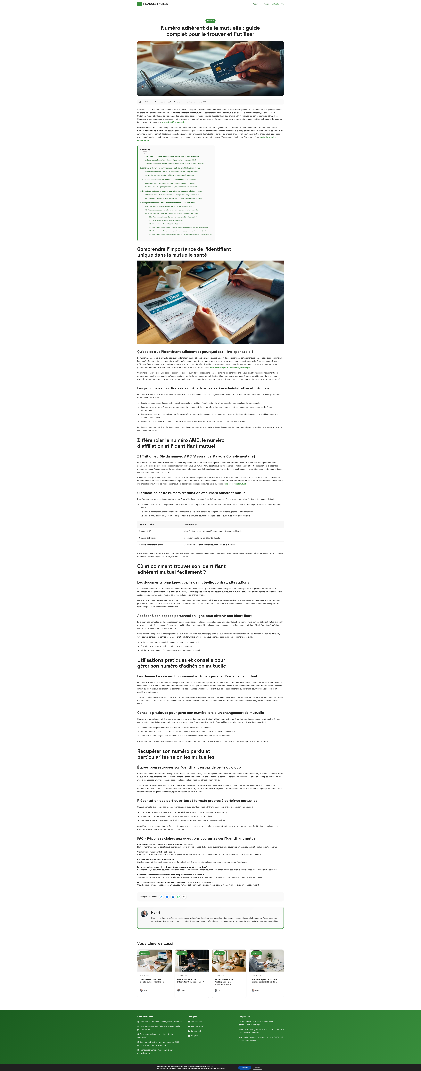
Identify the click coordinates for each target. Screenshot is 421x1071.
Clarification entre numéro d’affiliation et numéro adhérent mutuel (171, 175)
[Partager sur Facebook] (167, 896)
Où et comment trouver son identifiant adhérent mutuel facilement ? (169, 180)
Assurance (257, 4)
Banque (267, 4)
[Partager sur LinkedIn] (173, 896)
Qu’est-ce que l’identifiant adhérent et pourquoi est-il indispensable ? (171, 160)
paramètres (221, 1069)
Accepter (245, 1067)
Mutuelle (275, 4)
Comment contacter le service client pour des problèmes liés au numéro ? (179, 231)
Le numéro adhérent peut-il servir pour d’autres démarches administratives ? (180, 227)
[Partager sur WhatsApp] (178, 896)
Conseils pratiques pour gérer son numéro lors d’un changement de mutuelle (175, 198)
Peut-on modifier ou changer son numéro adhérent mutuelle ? (175, 217)
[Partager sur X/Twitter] (161, 896)
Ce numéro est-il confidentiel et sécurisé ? (168, 224)
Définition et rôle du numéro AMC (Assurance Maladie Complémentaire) (172, 171)
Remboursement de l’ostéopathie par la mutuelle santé (224, 981)
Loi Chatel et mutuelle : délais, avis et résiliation (152, 980)
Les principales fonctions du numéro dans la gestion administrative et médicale (175, 163)
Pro (282, 4)
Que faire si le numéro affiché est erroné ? (168, 220)
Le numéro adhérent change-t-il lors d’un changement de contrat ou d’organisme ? (182, 234)
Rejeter (257, 1067)
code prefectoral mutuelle (235, 484)
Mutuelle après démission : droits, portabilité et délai (265, 980)
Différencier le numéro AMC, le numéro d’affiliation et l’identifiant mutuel (171, 168)
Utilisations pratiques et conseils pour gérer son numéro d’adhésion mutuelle (172, 191)
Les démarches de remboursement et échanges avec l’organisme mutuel (173, 195)
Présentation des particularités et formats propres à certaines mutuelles (173, 210)
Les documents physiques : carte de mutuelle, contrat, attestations (171, 183)
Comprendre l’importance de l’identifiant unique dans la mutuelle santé (170, 156)
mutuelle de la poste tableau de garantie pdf (230, 367)
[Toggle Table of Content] (143, 153)
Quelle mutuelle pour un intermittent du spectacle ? (190, 980)
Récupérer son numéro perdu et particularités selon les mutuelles (168, 203)
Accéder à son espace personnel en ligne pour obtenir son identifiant (172, 187)
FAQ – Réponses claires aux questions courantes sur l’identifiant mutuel (173, 213)
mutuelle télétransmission (174, 122)
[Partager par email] (184, 896)
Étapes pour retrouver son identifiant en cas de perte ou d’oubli (169, 206)
